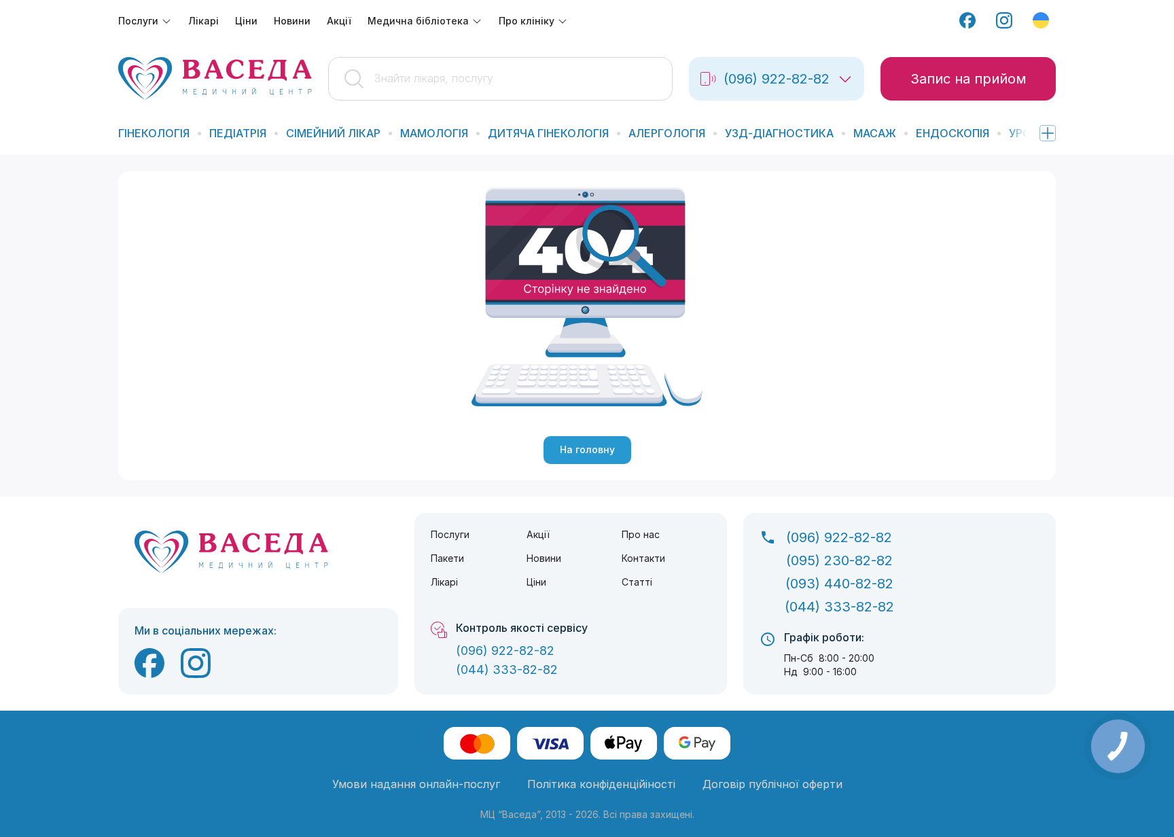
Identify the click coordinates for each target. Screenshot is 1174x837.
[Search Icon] (500, 79)
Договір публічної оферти (772, 784)
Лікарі (444, 582)
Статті (637, 582)
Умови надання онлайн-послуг (416, 784)
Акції (538, 534)
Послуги (450, 534)
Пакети (447, 558)
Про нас (641, 534)
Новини (544, 558)
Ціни (536, 582)
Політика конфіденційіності (601, 784)
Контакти (643, 558)
